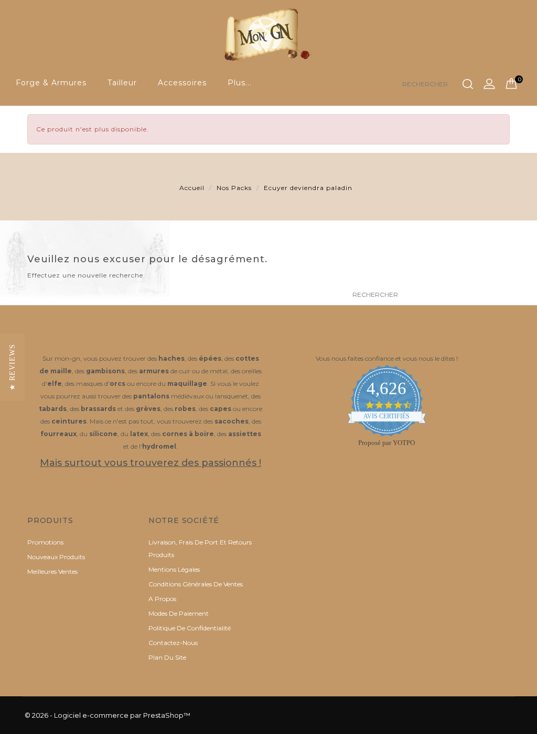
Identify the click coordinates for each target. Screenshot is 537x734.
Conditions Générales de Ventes (195, 584)
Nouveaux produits (56, 557)
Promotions (45, 542)
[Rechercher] (468, 84)
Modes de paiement (178, 613)
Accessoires (182, 82)
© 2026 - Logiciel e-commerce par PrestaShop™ (107, 715)
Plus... (240, 82)
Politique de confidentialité (189, 628)
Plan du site (167, 657)
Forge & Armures (51, 82)
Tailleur (122, 82)
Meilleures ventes (52, 571)
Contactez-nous (173, 643)
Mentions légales (174, 569)
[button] (12, 367)
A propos (162, 599)
